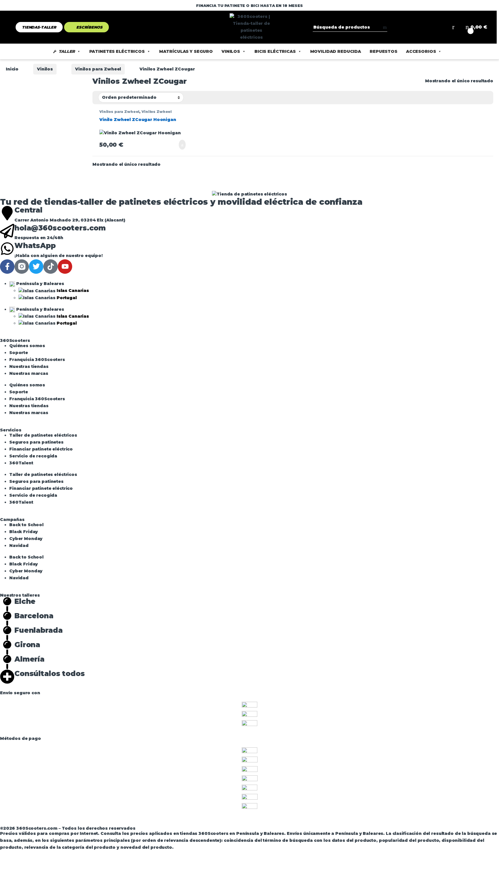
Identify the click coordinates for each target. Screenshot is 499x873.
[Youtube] (65, 266)
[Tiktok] (50, 266)
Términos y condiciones (57, 822)
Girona (27, 644)
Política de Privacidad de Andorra (243, 822)
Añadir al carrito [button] (178, 145)
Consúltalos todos (49, 673)
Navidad (19, 545)
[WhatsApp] (7, 248)
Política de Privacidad (175, 822)
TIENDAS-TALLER (39, 27)
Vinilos (230, 51)
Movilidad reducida (335, 51)
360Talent (21, 463)
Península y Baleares (39, 283)
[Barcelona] (7, 619)
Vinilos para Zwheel (98, 69)
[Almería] (7, 662)
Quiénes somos (27, 345)
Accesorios (421, 51)
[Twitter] (36, 266)
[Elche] (7, 604)
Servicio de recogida (33, 456)
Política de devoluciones (117, 822)
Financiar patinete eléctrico (41, 449)
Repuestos (383, 51)
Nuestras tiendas (29, 366)
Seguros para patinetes (36, 442)
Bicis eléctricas (275, 51)
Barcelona (33, 615)
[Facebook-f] (7, 266)
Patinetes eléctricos (117, 51)
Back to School (26, 524)
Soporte (18, 352)
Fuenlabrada (38, 630)
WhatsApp (35, 245)
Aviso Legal (13, 822)
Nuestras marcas (28, 373)
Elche (25, 601)
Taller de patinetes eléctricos (43, 435)
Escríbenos (89, 27)
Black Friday (23, 531)
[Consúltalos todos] (7, 676)
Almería (29, 659)
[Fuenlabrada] (7, 633)
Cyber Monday (25, 538)
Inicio (12, 69)
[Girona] (7, 648)
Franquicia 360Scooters (37, 359)
